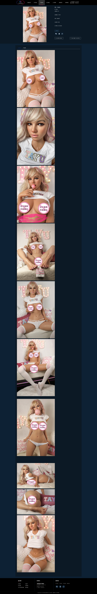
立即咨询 (56, 30)
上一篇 (58, 38)
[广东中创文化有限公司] (20, 2)
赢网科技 (54, 592)
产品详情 (19, 47)
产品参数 (24, 47)
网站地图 (57, 592)
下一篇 (75, 38)
